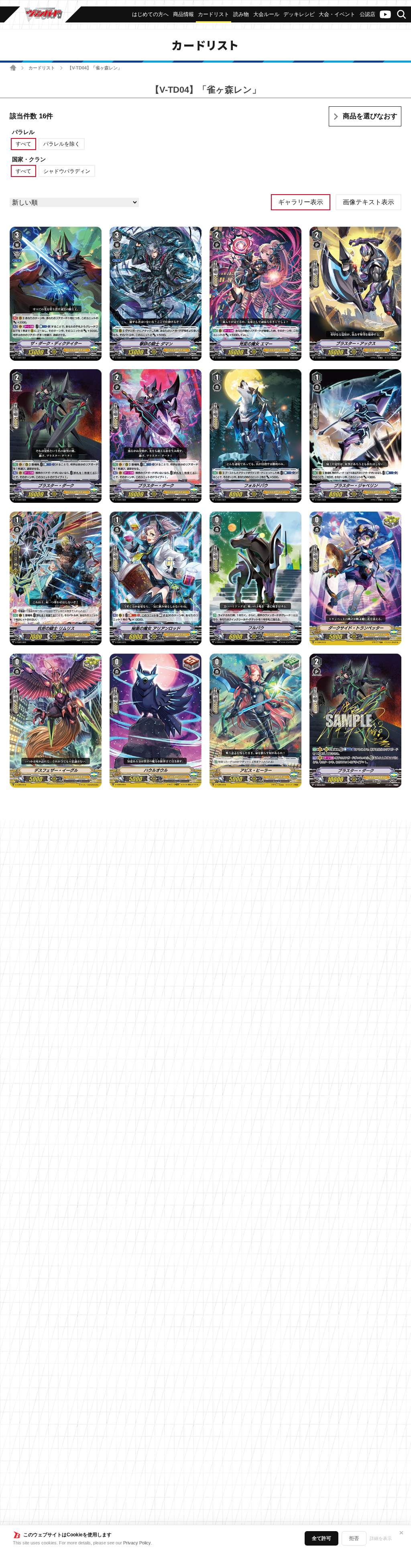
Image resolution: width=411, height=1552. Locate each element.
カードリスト (41, 67)
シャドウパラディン (66, 171)
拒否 (354, 1538)
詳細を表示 (381, 1538)
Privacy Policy (137, 1542)
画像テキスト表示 (368, 202)
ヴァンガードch (385, 14)
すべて (23, 144)
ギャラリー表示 (300, 202)
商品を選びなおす (370, 116)
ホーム (13, 67)
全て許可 (321, 1538)
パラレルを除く (61, 144)
